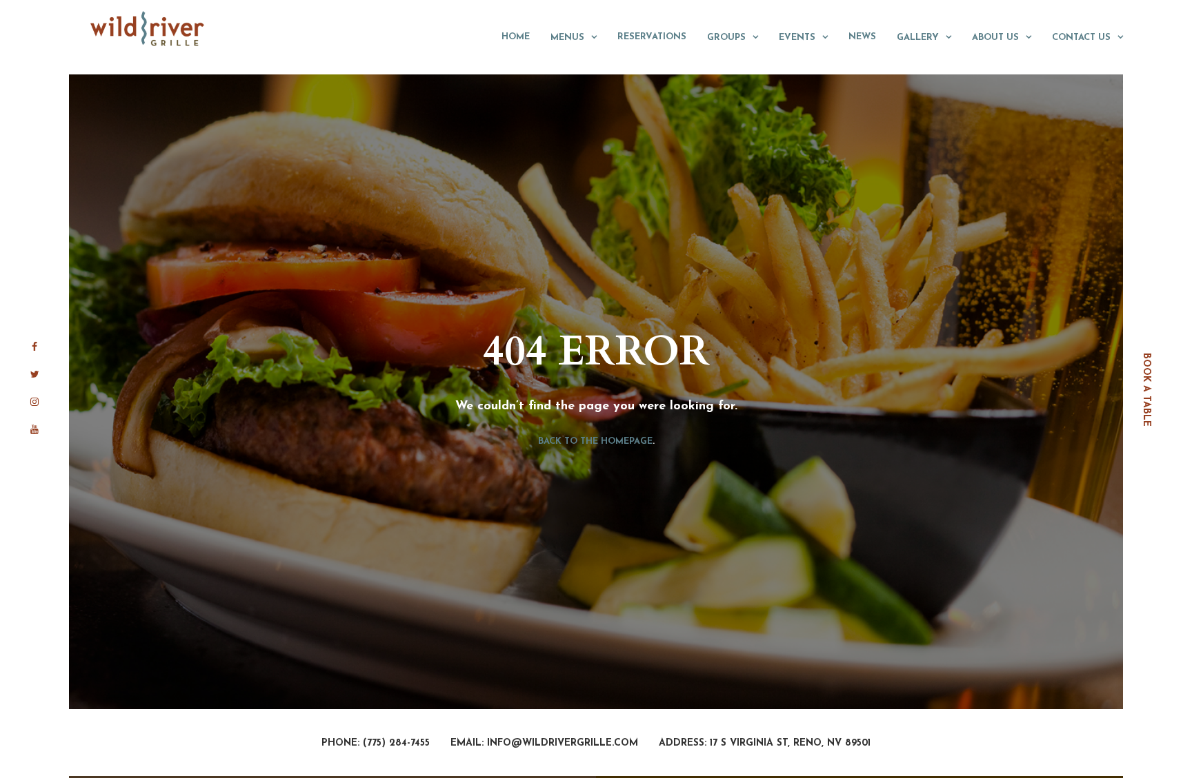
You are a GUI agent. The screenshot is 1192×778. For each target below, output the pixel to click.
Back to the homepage (595, 440)
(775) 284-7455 (396, 743)
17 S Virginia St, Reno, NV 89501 (790, 743)
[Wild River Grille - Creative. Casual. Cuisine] (148, 28)
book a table (1146, 389)
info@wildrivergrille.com (562, 743)
